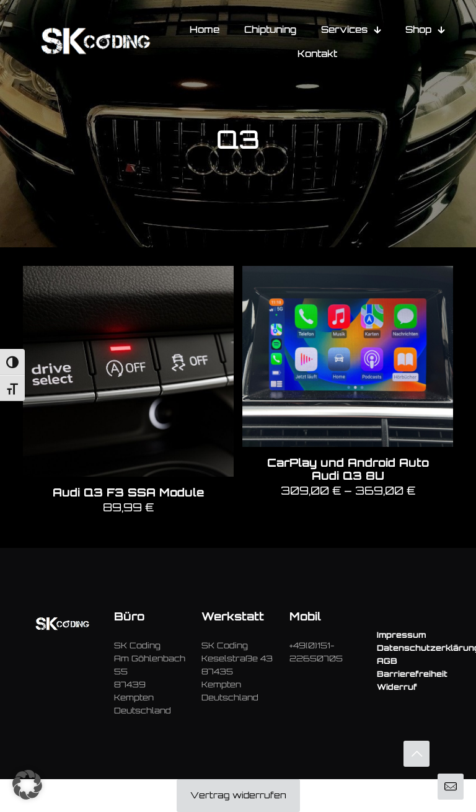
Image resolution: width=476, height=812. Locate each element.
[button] (27, 784)
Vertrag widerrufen (238, 795)
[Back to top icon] (416, 754)
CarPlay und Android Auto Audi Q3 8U (348, 469)
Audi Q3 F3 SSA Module (128, 492)
